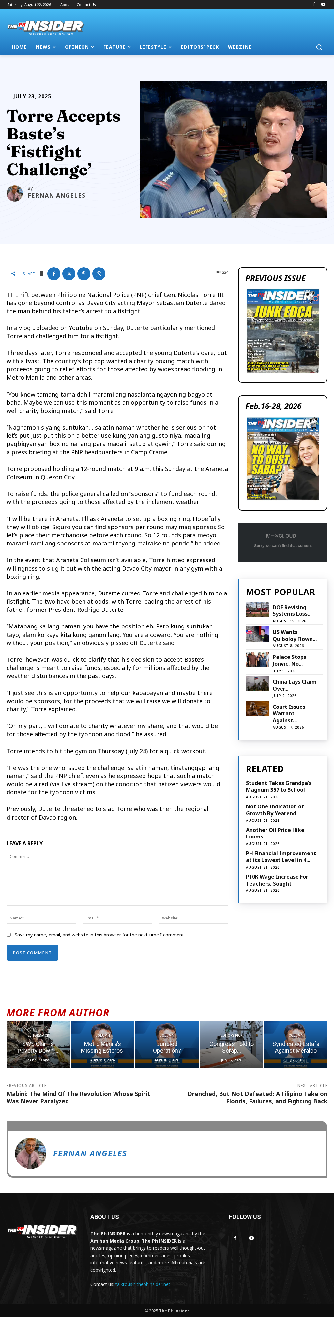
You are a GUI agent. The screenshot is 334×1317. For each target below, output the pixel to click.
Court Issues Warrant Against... (289, 713)
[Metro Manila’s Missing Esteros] (102, 1044)
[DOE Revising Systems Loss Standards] (257, 609)
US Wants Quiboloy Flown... (295, 635)
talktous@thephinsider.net (142, 1284)
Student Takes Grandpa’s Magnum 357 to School (278, 786)
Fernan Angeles (56, 195)
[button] (319, 47)
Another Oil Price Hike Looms (275, 833)
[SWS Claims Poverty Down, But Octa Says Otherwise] (38, 1044)
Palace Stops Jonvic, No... (289, 660)
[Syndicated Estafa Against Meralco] (295, 1044)
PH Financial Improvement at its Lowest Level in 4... (281, 857)
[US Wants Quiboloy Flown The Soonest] (257, 634)
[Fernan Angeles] (17, 193)
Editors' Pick (38, 1035)
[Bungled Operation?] (167, 1044)
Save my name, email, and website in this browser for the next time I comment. (100, 935)
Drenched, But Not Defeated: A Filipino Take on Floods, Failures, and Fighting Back (257, 1097)
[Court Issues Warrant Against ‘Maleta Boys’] (257, 708)
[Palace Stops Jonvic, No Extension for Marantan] (257, 659)
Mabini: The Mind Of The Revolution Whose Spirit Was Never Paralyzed (78, 1097)
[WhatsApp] (98, 273)
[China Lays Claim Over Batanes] (257, 683)
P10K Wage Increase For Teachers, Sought (277, 880)
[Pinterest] (83, 273)
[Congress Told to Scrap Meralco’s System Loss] (231, 1044)
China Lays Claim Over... (295, 685)
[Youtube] (323, 4)
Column (102, 1035)
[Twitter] (68, 273)
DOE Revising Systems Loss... (292, 611)
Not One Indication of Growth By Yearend (275, 810)
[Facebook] (314, 4)
